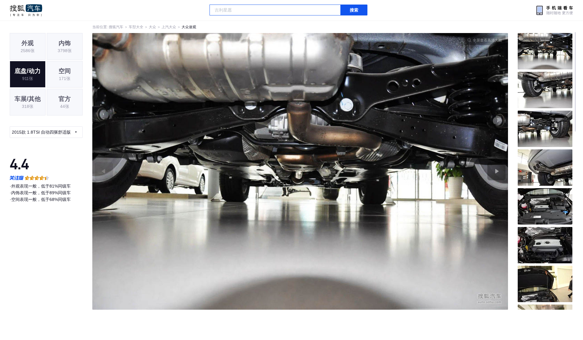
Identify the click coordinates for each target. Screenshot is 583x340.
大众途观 (189, 27)
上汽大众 (169, 27)
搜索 (354, 10)
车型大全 (136, 27)
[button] (196, 171)
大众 (152, 27)
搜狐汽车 (26, 10)
